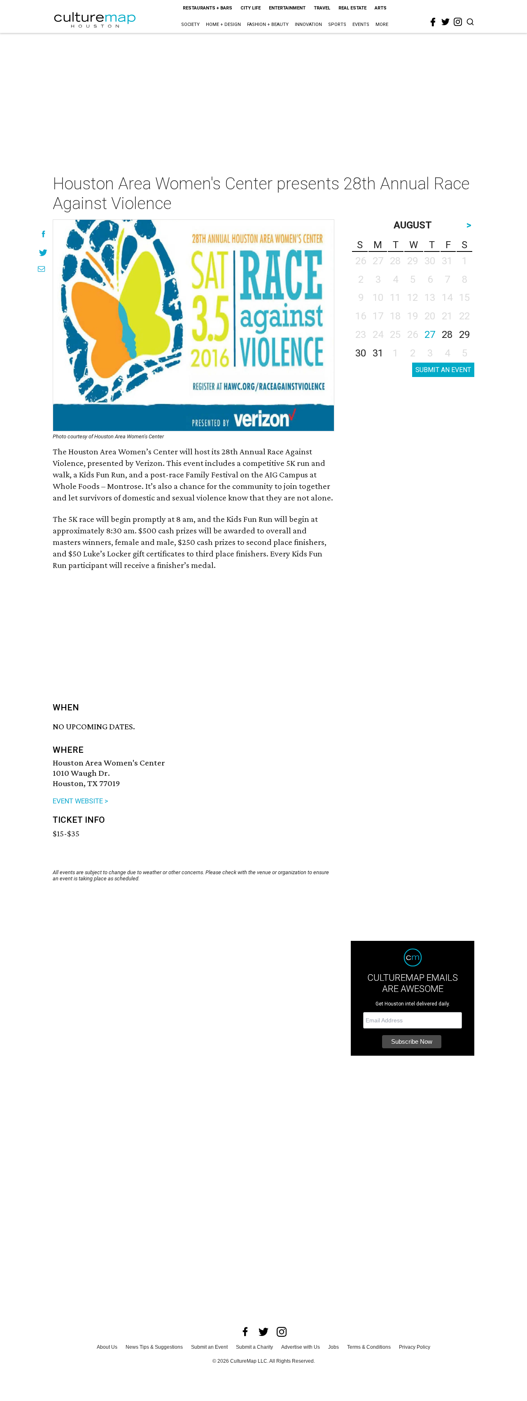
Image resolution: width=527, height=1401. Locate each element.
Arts (381, 8)
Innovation (308, 24)
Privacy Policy (414, 1347)
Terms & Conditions (369, 1347)
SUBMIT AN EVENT (443, 370)
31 (378, 353)
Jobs (333, 1347)
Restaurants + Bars (207, 8)
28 (447, 334)
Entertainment (287, 8)
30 (360, 353)
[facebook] (433, 22)
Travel (322, 8)
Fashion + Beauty (268, 24)
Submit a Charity (254, 1347)
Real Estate (352, 8)
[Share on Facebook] (43, 234)
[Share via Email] (41, 269)
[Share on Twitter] (43, 252)
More (381, 24)
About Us (107, 1347)
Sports (337, 24)
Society (190, 24)
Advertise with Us (300, 1347)
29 (464, 334)
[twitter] (445, 22)
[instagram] (458, 22)
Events (360, 24)
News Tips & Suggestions (154, 1347)
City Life (250, 8)
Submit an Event (209, 1347)
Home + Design (223, 24)
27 (429, 334)
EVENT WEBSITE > (80, 801)
